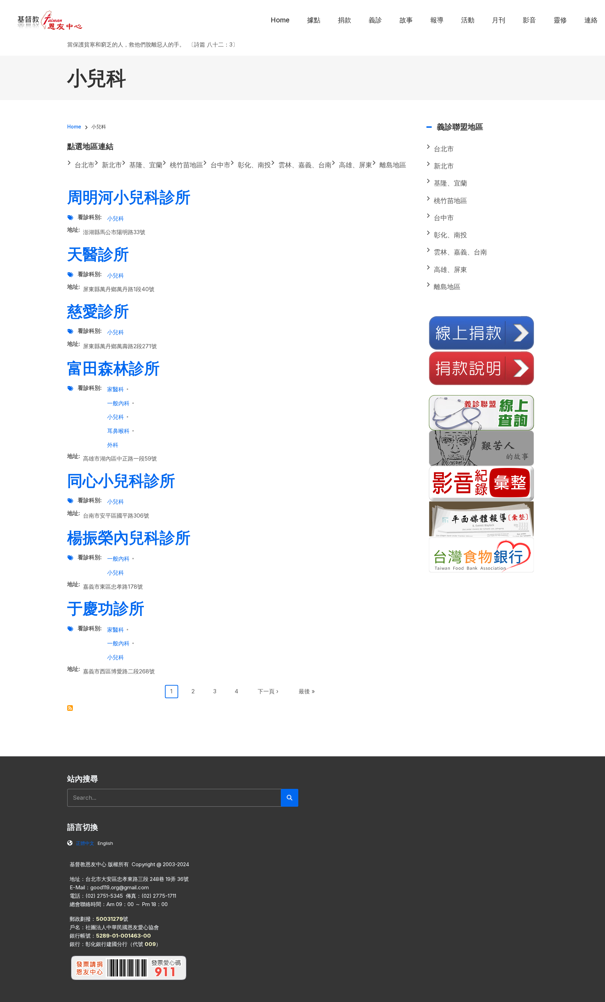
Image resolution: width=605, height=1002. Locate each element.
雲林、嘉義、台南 (460, 252)
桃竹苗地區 (450, 201)
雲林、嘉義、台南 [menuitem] (305, 165)
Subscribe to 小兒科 (70, 708)
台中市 (444, 218)
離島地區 (447, 287)
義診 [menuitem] (375, 20)
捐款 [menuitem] (344, 20)
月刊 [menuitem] (498, 20)
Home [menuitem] (280, 20)
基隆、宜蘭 (450, 183)
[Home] (50, 19)
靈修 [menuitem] (560, 20)
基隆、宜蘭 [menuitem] (145, 165)
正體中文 (85, 843)
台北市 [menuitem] (85, 165)
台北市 (444, 149)
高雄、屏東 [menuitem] (355, 165)
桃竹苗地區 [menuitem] (186, 165)
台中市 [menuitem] (220, 165)
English (105, 843)
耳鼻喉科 (118, 430)
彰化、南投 (450, 235)
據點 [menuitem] (313, 20)
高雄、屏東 (450, 270)
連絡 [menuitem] (591, 20)
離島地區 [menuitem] (393, 165)
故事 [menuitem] (406, 20)
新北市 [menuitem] (112, 165)
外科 (112, 444)
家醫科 (115, 389)
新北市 (444, 166)
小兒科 (115, 218)
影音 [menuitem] (529, 20)
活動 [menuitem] (467, 20)
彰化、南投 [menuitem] (254, 165)
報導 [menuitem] (437, 20)
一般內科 (118, 403)
